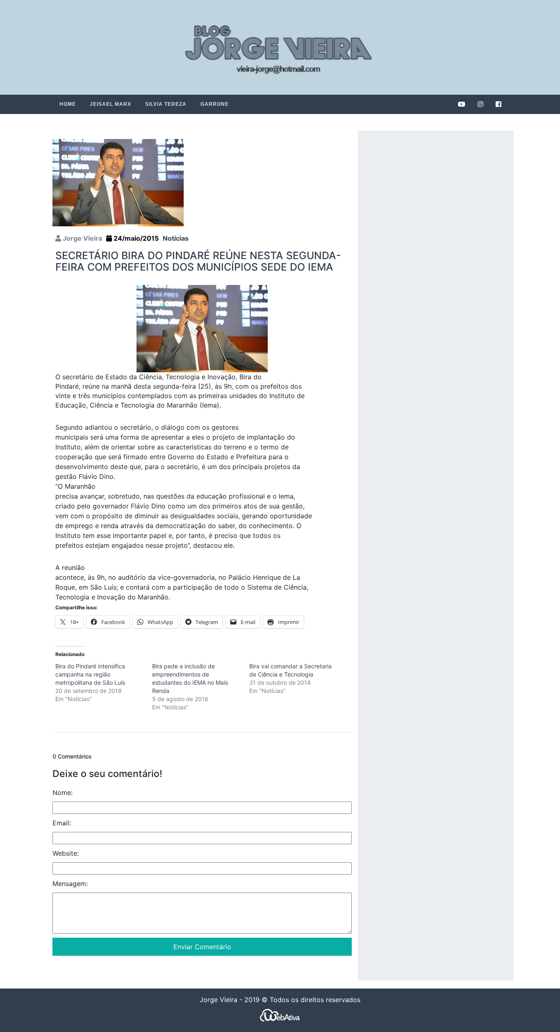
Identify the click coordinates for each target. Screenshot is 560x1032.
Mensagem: (70, 883)
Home (67, 104)
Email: (61, 823)
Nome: (62, 792)
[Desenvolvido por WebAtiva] (280, 1015)
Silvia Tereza (166, 104)
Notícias (176, 238)
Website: (65, 853)
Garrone (214, 104)
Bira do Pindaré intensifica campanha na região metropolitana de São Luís (90, 674)
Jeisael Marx (110, 104)
